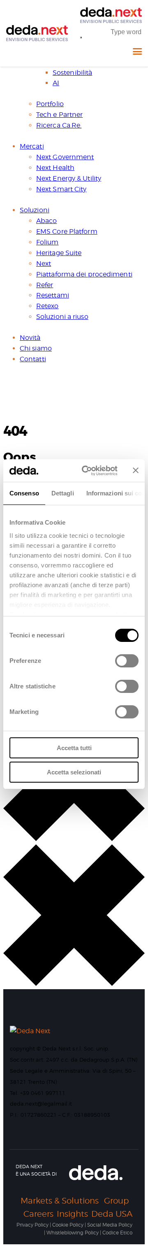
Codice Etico (117, 1232)
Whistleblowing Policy (72, 1232)
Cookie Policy (67, 1225)
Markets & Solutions (60, 1201)
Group (116, 1201)
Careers (38, 1214)
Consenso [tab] (24, 493)
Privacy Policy (32, 1225)
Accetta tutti (74, 747)
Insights (72, 1214)
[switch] (124, 663)
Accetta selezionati (74, 772)
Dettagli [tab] (62, 493)
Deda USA (111, 1214)
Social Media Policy (109, 1225)
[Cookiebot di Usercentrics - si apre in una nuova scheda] (87, 470)
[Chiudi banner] (136, 470)
